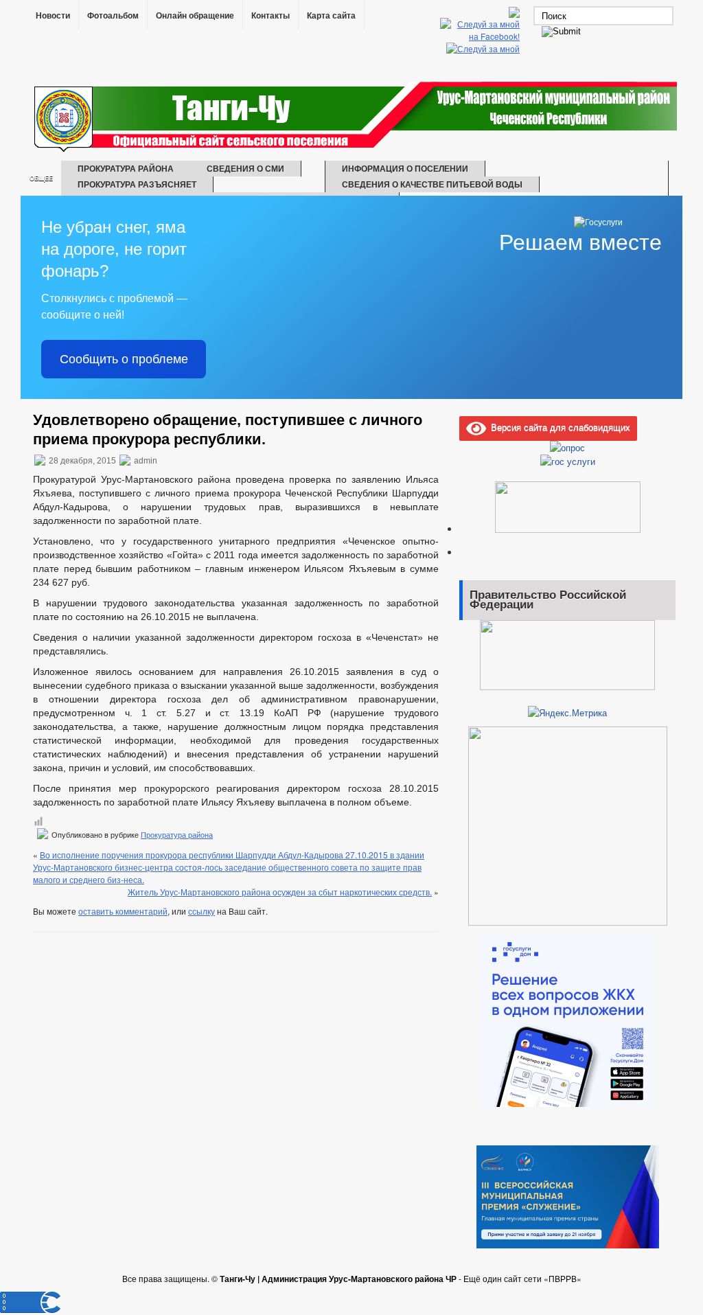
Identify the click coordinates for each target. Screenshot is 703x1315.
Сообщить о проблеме (124, 359)
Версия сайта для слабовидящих (558, 426)
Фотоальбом (113, 16)
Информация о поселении (405, 168)
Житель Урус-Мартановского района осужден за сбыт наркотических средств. (280, 891)
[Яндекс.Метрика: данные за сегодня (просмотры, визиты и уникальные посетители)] (567, 713)
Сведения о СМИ (245, 168)
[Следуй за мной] (484, 48)
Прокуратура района (126, 168)
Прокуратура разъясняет (137, 184)
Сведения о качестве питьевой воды (432, 184)
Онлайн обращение (195, 16)
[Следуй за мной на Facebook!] (481, 36)
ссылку (201, 911)
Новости (53, 16)
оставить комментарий (123, 911)
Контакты (270, 16)
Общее (41, 178)
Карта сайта (331, 16)
